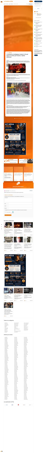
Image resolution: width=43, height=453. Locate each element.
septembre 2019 (15, 357)
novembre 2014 (25, 352)
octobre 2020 (15, 344)
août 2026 (5, 337)
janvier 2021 (15, 341)
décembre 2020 (15, 342)
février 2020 (15, 352)
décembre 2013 (25, 363)
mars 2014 (25, 360)
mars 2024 (6, 366)
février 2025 (6, 355)
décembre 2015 (25, 339)
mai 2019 (15, 361)
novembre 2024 (6, 358)
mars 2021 (15, 339)
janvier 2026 (6, 344)
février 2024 (6, 367)
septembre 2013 (25, 366)
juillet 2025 (6, 350)
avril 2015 (25, 347)
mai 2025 (5, 352)
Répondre (31, 190)
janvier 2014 (25, 362)
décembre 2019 (15, 354)
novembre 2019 (15, 355)
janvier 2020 (15, 353)
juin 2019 (15, 360)
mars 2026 (6, 342)
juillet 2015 (25, 344)
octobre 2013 (25, 365)
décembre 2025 (6, 345)
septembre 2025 (6, 348)
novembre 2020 (15, 343)
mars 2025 (6, 354)
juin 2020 (15, 348)
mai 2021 (15, 337)
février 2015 (25, 349)
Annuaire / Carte (38, 1)
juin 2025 (5, 351)
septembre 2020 (15, 345)
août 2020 (15, 346)
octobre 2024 (6, 359)
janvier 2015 (25, 350)
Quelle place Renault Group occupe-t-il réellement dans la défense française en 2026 (39, 35)
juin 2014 (25, 357)
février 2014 (25, 361)
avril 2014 (25, 359)
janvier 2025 (6, 356)
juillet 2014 (25, 356)
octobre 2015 (25, 341)
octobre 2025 (6, 347)
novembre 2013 (25, 364)
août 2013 (25, 367)
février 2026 (6, 343)
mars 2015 (25, 348)
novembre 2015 (25, 340)
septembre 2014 (25, 354)
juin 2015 (25, 345)
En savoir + (36, 55)
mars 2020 (15, 351)
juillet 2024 (6, 362)
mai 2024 (5, 364)
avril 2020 (15, 350)
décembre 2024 (6, 357)
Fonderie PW (38, 44)
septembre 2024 (6, 360)
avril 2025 (5, 353)
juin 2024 (5, 363)
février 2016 (25, 337)
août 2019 (15, 358)
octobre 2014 (25, 353)
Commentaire (6, 197)
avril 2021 (15, 338)
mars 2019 (15, 363)
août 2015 (25, 343)
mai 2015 (25, 346)
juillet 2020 (15, 347)
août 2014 (25, 355)
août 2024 (5, 361)
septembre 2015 (25, 342)
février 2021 (15, 340)
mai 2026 (5, 340)
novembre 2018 (15, 367)
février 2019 (15, 364)
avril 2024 (5, 365)
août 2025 (5, 349)
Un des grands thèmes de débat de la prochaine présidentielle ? (39, 23)
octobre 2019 (15, 356)
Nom (5, 203)
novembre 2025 (6, 346)
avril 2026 (5, 341)
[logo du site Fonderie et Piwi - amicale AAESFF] (1, 2)
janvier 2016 (25, 338)
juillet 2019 (15, 359)
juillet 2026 (6, 338)
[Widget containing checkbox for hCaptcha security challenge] (9, 212)
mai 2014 (25, 358)
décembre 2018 (15, 366)
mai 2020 (15, 349)
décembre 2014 (25, 351)
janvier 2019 (15, 365)
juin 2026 (5, 339)
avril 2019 (15, 362)
